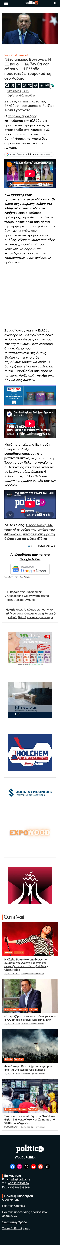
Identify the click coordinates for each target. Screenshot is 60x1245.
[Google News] (47, 85)
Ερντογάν (13, 577)
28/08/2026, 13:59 (12, 1073)
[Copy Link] (41, 85)
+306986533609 (19, 1187)
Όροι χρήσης (10, 1199)
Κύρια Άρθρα (24, 55)
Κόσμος (22, 1109)
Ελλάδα (14, 55)
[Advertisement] (30, 297)
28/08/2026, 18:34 (12, 973)
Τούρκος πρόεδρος (22, 116)
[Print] (35, 85)
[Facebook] (7, 85)
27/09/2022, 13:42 (18, 91)
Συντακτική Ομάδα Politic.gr (33, 1073)
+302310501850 (18, 1183)
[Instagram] (18, 85)
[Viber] (29, 85)
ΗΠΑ (21, 577)
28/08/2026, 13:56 (12, 1127)
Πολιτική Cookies (13, 1206)
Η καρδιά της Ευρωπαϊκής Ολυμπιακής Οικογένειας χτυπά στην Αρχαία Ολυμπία (28, 596)
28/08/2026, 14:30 (12, 1023)
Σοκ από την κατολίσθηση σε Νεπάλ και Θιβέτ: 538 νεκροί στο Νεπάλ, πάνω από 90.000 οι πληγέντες (29, 1120)
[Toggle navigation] (6, 3)
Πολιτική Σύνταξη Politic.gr (32, 1023)
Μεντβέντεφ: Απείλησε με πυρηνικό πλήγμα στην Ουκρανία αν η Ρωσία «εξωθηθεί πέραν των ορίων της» (29, 613)
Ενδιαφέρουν (11, 1009)
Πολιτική (33, 1009)
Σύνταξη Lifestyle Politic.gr (32, 973)
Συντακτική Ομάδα (14, 1222)
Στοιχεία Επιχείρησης (16, 1228)
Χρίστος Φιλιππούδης (22, 95)
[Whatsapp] (24, 85)
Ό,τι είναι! (19, 952)
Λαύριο (27, 577)
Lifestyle (8, 952)
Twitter (7, 55)
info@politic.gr (20, 1179)
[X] (12, 85)
